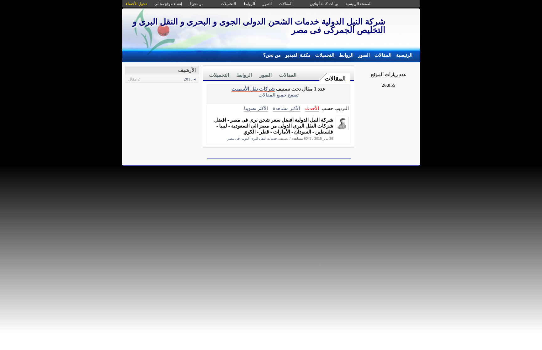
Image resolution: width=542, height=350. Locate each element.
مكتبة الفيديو (298, 55)
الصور (364, 55)
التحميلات (324, 55)
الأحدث (312, 108)
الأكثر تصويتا (256, 108)
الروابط (346, 55)
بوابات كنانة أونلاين (324, 4)
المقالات (383, 55)
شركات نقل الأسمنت (253, 88)
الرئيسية (404, 55)
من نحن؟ (272, 55)
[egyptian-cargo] (342, 128)
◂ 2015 (162, 79)
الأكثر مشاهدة (286, 108)
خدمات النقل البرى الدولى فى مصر (252, 138)
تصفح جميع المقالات (278, 94)
